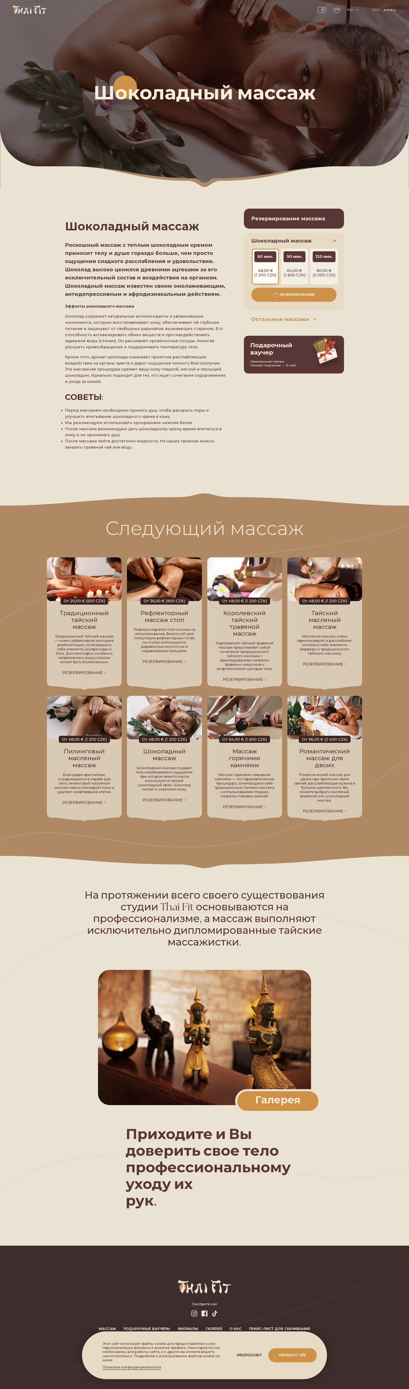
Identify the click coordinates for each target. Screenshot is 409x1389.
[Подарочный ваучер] (294, 354)
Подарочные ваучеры (147, 1328)
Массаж (107, 1328)
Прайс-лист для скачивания (279, 1328)
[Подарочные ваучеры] (322, 10)
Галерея (214, 1328)
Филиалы (188, 1328)
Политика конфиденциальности (131, 1367)
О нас (236, 1328)
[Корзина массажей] (337, 10)
